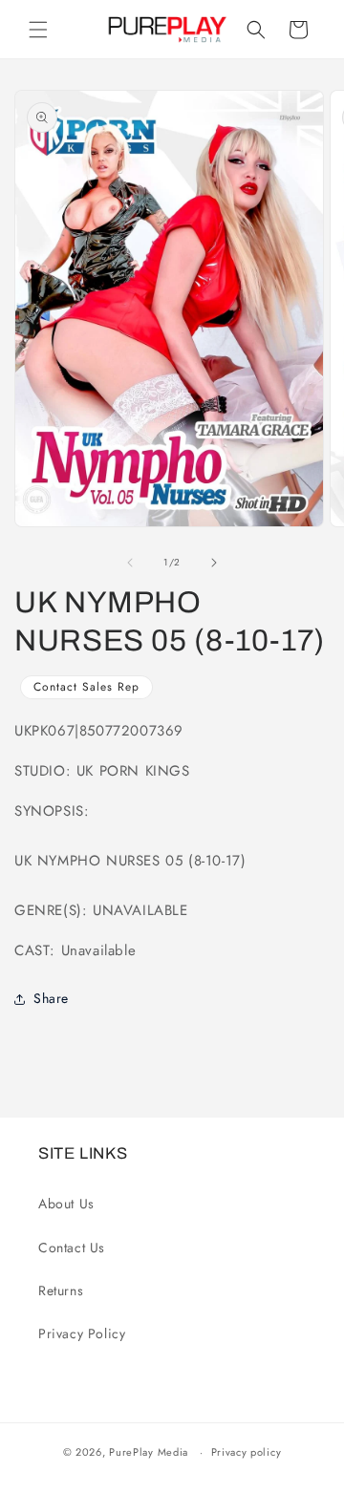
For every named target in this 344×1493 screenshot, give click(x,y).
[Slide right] (214, 563)
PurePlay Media (148, 1452)
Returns (60, 1290)
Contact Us (71, 1247)
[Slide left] (130, 563)
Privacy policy (246, 1452)
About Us (66, 1203)
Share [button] (51, 998)
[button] (38, 30)
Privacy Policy (81, 1333)
